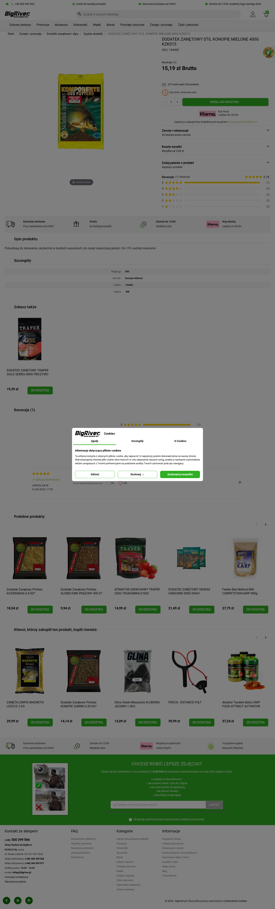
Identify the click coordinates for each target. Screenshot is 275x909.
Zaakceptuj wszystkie (180, 474)
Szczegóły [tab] (137, 441)
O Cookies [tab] (180, 441)
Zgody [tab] (94, 441)
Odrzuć (95, 474)
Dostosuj (136, 474)
